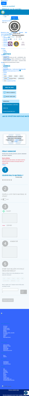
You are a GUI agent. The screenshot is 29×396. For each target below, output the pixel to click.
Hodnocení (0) (6, 101)
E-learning (5, 371)
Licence (4, 335)
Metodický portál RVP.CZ (18, 35)
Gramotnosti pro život (7, 350)
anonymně (16, 140)
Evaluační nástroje (7, 364)
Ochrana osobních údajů (13, 390)
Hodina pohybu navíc (7, 379)
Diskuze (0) (5, 108)
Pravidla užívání (6, 328)
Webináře (5, 347)
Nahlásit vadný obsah (10, 96)
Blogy (4, 355)
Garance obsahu (6, 329)
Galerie (4, 375)
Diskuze (4, 370)
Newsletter (5, 334)
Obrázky (4, 374)
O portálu (5, 327)
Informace (5, 326)
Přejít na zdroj (9, 87)
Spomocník (5, 349)
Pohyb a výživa (6, 377)
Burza (4, 373)
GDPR (4, 336)
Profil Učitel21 (6, 362)
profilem (16, 141)
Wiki (4, 369)
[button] (26, 12)
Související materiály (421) (9, 111)
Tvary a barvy (14, 19)
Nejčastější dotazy (7, 337)
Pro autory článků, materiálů (8, 332)
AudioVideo (5, 372)
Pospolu (5, 376)
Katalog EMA (5, 348)
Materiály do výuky (7, 346)
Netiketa (5, 330)
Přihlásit (4, 165)
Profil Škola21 (6, 361)
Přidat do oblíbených (10, 92)
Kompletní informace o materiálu (10, 104)
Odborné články (6, 344)
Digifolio (5, 356)
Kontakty (5, 331)
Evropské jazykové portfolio (8, 380)
